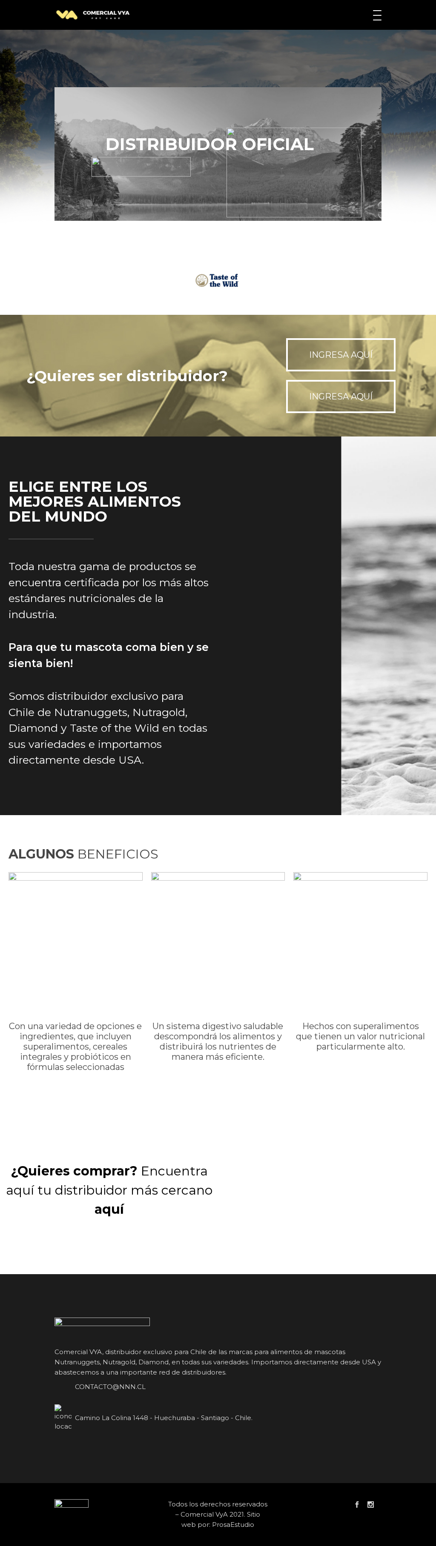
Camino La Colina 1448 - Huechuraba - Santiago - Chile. (163, 1418)
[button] (341, 354)
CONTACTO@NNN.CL (110, 1387)
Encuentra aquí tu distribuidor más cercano (109, 1190)
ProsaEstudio (233, 1524)
